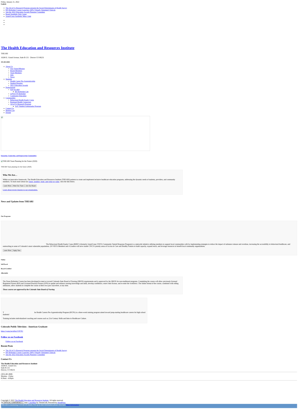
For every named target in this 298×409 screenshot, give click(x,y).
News (12, 77)
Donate (8, 113)
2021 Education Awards (19, 85)
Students (9, 79)
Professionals (10, 87)
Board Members (16, 71)
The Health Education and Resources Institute (37, 48)
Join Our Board (30, 186)
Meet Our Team (18, 186)
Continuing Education (18, 96)
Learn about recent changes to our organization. (20, 190)
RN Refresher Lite (22, 92)
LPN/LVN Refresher (18, 94)
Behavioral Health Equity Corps (22, 100)
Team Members (16, 73)
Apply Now (16, 250)
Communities (10, 98)
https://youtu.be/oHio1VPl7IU (12, 331)
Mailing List (10, 110)
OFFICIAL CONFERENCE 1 (13, 403)
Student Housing (16, 83)
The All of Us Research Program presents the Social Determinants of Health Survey (36, 8)
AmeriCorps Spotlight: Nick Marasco (274, 208)
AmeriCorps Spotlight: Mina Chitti (18, 16)
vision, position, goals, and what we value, (44, 182)
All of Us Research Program (20, 104)
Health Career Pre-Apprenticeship (22, 81)
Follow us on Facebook (12, 337)
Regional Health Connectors (20, 102)
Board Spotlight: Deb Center (16, 14)
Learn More (7, 186)
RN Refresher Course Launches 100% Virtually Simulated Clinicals (30, 10)
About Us (9, 67)
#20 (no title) (15, 90)
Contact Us (10, 108)
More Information (72, 405)
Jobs (12, 75)
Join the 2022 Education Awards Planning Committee (25, 12)
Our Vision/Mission (17, 69)
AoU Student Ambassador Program (28, 106)
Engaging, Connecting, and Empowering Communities (19, 156)
